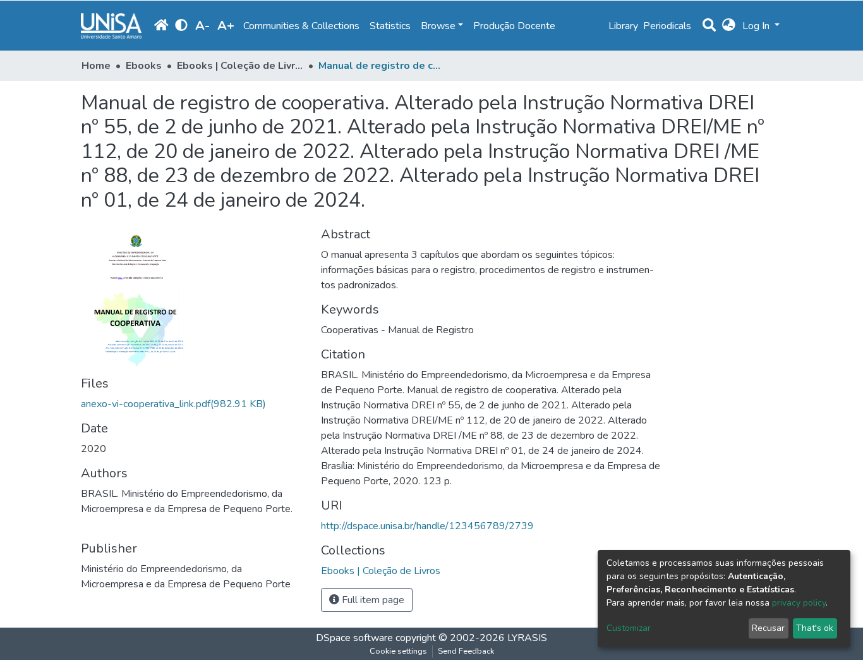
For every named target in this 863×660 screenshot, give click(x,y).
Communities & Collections (301, 26)
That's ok (814, 628)
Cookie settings (398, 651)
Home (96, 66)
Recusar (768, 628)
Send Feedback (466, 651)
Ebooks (144, 66)
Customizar (629, 628)
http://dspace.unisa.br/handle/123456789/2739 (427, 526)
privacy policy (799, 603)
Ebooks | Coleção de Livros (240, 66)
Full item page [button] (371, 600)
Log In (757, 26)
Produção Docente (514, 26)
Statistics (390, 26)
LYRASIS (527, 638)
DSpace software (354, 638)
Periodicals (667, 26)
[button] (729, 26)
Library (623, 26)
